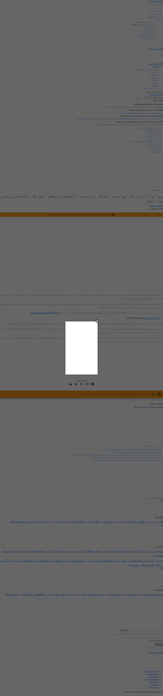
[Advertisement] (86, 688)
